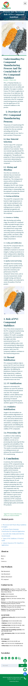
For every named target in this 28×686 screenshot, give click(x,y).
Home (5, 19)
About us (3, 556)
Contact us (3, 561)
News (10, 19)
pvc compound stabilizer (13, 515)
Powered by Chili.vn (14, 681)
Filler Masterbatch (5, 571)
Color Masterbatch (5, 574)
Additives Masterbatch (6, 577)
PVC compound (18, 19)
